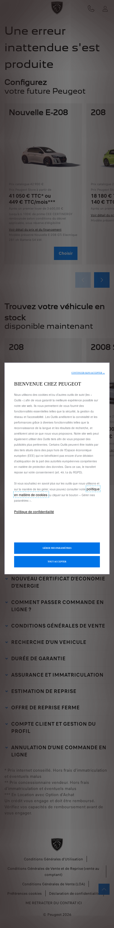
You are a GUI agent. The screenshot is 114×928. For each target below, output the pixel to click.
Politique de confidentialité (34, 511)
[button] (88, 373)
